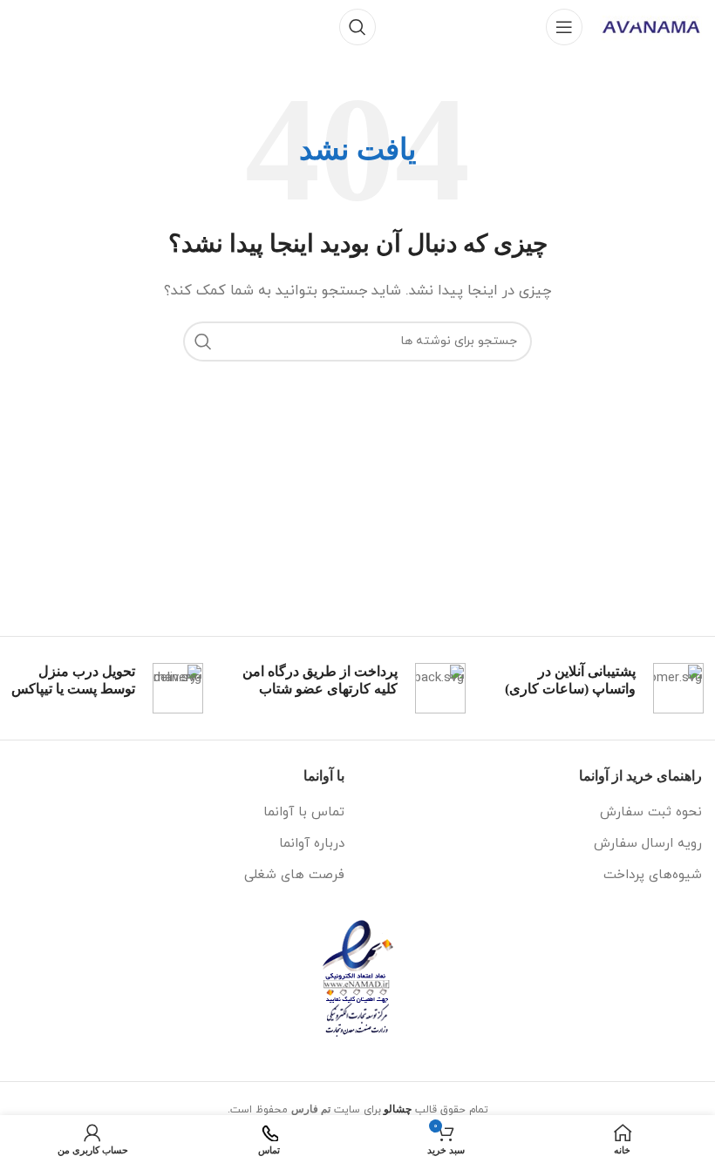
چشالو (398, 1109)
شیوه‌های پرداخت (652, 875)
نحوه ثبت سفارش (651, 812)
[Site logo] (651, 26)
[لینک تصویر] (357, 977)
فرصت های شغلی (294, 875)
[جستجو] (357, 27)
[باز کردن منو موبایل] (564, 27)
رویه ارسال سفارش (648, 844)
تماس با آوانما (303, 812)
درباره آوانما (311, 844)
